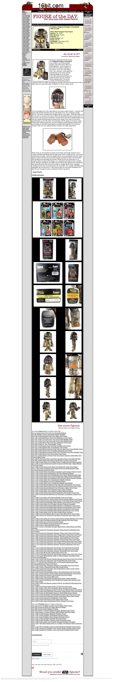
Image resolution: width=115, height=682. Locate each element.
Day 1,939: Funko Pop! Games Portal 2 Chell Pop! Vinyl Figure (52, 586)
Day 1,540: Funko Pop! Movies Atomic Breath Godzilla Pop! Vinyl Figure (55, 520)
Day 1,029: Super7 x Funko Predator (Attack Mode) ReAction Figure (53, 612)
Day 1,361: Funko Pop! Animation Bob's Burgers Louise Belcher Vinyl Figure (56, 507)
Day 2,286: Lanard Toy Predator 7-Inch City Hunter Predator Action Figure (55, 630)
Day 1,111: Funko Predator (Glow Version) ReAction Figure (50, 617)
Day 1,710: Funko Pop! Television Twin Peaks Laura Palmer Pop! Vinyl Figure (57, 543)
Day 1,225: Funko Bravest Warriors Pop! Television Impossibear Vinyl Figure (56, 484)
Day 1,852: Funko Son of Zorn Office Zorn (45, 577)
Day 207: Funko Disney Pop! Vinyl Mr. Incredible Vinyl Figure (51, 446)
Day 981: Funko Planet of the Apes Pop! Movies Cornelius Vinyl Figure (54, 460)
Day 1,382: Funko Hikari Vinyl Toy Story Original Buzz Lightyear (52, 512)
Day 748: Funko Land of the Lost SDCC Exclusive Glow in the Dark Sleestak (56, 459)
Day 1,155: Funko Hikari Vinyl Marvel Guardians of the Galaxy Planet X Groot (56, 472)
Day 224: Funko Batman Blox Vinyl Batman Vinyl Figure (50, 447)
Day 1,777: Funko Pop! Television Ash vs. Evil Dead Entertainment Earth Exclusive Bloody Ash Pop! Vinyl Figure (55, 563)
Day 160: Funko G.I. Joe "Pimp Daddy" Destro (46, 444)
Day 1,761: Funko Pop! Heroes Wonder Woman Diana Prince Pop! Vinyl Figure (57, 559)
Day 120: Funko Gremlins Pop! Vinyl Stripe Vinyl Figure (49, 436)
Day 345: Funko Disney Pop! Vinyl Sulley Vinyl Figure (49, 454)
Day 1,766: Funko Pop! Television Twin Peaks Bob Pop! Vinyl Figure (54, 560)
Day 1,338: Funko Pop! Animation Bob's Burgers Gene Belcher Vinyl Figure (56, 502)
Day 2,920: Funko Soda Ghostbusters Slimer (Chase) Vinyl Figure (53, 601)
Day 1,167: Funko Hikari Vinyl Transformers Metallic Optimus (51, 480)
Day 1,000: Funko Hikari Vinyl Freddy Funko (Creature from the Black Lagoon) (57, 462)
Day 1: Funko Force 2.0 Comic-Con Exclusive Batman (49, 433)
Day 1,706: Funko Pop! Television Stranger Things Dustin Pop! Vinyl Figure (56, 539)
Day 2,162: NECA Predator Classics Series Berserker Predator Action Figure (56, 627)
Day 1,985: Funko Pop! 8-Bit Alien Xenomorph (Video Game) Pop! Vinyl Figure (57, 591)
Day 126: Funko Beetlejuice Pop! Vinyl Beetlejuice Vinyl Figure (52, 438)
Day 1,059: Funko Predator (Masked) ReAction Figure (49, 614)
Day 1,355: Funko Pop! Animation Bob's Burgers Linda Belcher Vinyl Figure (56, 505)
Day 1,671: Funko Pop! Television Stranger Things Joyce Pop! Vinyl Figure (56, 533)
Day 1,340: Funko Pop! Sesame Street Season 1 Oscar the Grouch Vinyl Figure (57, 501)
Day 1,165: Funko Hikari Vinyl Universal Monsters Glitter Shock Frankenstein (56, 476)
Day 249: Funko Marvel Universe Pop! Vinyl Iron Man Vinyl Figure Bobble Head (57, 449)
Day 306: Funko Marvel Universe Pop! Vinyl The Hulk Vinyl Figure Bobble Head (57, 452)
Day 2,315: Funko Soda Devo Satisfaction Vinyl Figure (49, 598)
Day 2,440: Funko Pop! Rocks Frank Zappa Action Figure (50, 599)
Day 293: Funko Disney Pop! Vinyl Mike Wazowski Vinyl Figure (52, 451)
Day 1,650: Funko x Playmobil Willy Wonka (45, 525)
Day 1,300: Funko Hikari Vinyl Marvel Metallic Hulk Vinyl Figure (52, 497)
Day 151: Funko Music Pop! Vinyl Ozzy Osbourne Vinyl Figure (51, 442)
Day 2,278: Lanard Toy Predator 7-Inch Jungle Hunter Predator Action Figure (56, 628)
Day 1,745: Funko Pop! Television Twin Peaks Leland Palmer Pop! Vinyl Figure (57, 554)
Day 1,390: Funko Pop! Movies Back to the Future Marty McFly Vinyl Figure (56, 514)
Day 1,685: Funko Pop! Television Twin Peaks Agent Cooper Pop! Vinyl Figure (57, 535)
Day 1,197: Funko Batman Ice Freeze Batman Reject (48, 481)
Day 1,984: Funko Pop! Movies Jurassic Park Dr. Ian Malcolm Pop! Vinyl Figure (57, 590)
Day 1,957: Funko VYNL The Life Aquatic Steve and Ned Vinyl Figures (54, 588)
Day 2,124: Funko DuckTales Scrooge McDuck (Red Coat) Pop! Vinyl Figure (56, 594)
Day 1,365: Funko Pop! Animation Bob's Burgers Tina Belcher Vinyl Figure (55, 509)
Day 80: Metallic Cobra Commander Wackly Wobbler (48, 434)
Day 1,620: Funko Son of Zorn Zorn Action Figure (47, 522)
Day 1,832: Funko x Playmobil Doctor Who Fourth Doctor (50, 567)
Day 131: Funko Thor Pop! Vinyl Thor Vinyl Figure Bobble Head (52, 439)
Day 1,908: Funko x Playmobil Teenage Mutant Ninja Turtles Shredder (54, 578)
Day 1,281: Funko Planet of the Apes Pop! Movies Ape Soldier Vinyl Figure (55, 493)
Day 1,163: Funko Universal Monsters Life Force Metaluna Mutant (53, 473)
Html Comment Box (47, 658)
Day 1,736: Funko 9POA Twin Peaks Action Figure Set (49, 552)
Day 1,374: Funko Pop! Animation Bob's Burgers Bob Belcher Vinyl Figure (55, 510)
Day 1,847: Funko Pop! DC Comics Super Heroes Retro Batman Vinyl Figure (56, 573)
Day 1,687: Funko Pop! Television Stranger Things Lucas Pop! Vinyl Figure (56, 536)
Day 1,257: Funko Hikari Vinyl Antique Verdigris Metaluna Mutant (52, 491)
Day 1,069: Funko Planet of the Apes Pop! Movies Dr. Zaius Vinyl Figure (55, 467)
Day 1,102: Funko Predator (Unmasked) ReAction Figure (50, 615)
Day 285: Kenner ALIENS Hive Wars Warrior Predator (49, 607)
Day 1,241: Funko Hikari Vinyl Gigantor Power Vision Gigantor (52, 489)
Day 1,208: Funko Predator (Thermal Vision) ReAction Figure (51, 620)
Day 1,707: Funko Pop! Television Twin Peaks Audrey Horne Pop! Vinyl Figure (57, 541)
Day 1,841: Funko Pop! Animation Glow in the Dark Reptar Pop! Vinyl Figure (56, 572)
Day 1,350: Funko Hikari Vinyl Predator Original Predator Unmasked (53, 504)
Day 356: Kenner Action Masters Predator (45, 609)
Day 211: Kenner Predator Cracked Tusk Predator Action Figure (52, 605)
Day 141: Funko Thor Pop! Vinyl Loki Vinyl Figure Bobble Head (52, 441)
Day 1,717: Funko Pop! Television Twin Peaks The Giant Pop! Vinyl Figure (55, 547)
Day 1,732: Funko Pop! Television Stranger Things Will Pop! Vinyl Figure (55, 551)
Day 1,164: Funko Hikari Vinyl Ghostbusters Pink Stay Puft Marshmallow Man (56, 475)
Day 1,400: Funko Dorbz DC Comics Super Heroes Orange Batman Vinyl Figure (57, 518)
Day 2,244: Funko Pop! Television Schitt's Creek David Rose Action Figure (55, 596)
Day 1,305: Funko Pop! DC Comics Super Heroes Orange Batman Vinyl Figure (57, 499)
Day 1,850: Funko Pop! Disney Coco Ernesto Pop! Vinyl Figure (52, 575)
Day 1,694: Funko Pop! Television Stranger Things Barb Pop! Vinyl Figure (55, 538)
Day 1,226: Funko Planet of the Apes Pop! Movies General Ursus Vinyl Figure (56, 486)
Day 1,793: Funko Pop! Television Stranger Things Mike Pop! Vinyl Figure (55, 565)
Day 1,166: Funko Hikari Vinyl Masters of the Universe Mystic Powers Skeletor (57, 478)
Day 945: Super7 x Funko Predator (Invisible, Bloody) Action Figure (53, 610)
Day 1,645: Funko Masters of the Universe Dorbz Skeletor (50, 523)
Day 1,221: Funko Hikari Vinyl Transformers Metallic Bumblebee (52, 483)
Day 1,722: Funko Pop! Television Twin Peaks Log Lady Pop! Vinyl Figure (55, 549)
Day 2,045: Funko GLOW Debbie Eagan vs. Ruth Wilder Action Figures (54, 593)
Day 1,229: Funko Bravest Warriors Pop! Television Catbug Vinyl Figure (54, 488)
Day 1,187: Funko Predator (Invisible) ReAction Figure (49, 618)
